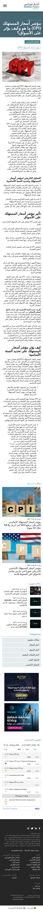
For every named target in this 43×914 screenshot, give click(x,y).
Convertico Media (17, 899)
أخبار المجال (34, 645)
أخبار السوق (34, 650)
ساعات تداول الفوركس (12, 857)
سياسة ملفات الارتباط (32, 850)
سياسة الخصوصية (17, 850)
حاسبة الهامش (15, 865)
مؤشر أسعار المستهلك (32, 86)
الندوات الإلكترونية (10, 875)
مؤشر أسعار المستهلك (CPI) (29, 48)
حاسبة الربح (16, 867)
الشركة (37, 883)
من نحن (37, 886)
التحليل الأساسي (32, 42)
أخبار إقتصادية (35, 862)
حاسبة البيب (16, 862)
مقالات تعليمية (33, 640)
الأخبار (38, 855)
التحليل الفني (34, 660)
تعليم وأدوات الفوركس (11, 855)
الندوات (14, 878)
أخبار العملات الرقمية (30, 655)
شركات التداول (34, 875)
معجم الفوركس (14, 860)
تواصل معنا (36, 888)
